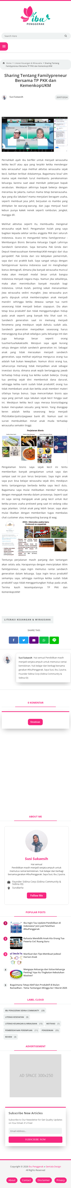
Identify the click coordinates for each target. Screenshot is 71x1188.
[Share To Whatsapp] (44, 640)
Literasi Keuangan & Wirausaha (27, 619)
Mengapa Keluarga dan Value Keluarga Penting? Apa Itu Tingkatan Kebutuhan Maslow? (44, 972)
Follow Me (36, 895)
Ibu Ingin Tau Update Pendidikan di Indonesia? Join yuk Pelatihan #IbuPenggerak (42, 926)
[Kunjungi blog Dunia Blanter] (35, 1096)
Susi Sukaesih (25, 657)
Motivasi (50, 1023)
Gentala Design (53, 1166)
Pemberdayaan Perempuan (18, 1030)
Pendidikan (47, 1030)
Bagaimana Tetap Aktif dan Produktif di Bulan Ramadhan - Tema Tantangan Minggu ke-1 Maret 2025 (38, 986)
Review (8, 1037)
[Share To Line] (54, 640)
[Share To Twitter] (23, 640)
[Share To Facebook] (13, 640)
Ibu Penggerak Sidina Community (22, 1010)
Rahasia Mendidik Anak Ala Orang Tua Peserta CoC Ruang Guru (43, 940)
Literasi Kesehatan (14, 1017)
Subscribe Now (35, 1139)
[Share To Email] (34, 640)
